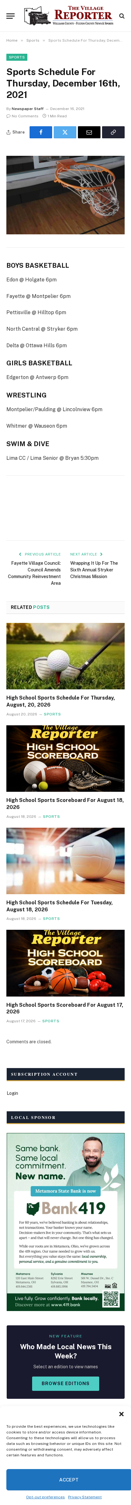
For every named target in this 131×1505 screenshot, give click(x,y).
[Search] (121, 16)
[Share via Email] (89, 132)
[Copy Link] (113, 132)
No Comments (25, 116)
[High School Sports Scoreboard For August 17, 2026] (65, 963)
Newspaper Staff (28, 109)
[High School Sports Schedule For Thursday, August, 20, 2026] (65, 656)
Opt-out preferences (45, 1497)
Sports (17, 57)
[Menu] (10, 16)
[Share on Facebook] (41, 132)
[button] (121, 1414)
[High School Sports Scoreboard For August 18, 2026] (65, 758)
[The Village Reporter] (68, 16)
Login (12, 1093)
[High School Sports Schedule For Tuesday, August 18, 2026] (65, 861)
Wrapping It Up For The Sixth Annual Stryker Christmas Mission (94, 570)
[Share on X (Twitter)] (65, 132)
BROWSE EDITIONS (66, 1383)
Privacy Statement (85, 1497)
